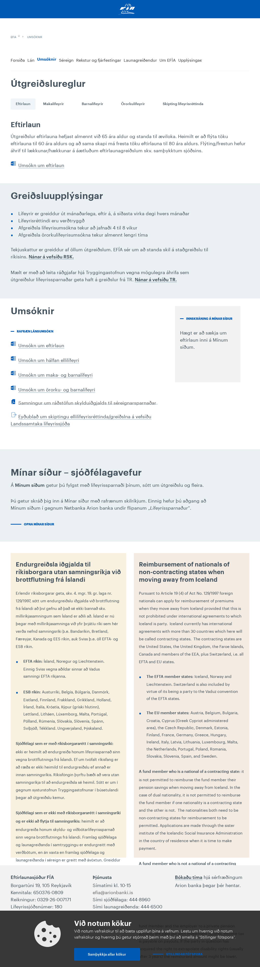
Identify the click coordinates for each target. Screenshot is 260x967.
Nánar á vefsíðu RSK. (51, 257)
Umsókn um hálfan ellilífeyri (48, 359)
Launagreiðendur (140, 59)
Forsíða (18, 59)
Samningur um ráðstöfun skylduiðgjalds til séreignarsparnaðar (87, 402)
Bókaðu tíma (188, 877)
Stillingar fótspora (184, 954)
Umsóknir (34, 36)
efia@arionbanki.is (113, 891)
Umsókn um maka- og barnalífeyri (55, 374)
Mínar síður (244, 59)
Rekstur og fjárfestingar (98, 59)
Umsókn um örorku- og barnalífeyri (56, 388)
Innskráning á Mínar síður (209, 318)
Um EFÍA (167, 59)
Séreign (66, 59)
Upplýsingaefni (192, 59)
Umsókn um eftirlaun (41, 164)
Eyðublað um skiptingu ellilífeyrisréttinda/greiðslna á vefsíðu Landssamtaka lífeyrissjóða (81, 419)
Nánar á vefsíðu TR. (156, 279)
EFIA (14, 36)
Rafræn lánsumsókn (35, 331)
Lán (31, 59)
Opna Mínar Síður (39, 524)
